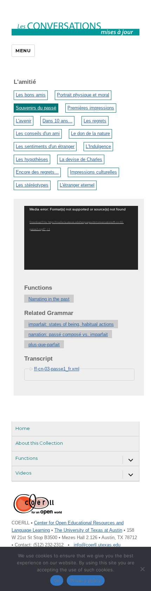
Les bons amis (31, 95)
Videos (23, 473)
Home (22, 428)
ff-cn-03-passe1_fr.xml (56, 368)
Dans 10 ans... (57, 120)
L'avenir (23, 120)
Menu (23, 50)
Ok (57, 580)
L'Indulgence (98, 146)
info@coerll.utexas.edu (97, 545)
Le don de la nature (90, 133)
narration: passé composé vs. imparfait (68, 334)
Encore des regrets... (37, 172)
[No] (142, 568)
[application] (81, 238)
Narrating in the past (49, 299)
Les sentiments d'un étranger (45, 146)
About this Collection (39, 443)
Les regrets (95, 120)
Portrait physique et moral (83, 95)
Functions (26, 458)
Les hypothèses (32, 159)
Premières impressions (90, 107)
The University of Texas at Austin (88, 530)
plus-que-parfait (44, 344)
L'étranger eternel (77, 185)
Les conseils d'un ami (38, 133)
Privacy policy (85, 580)
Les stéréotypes (32, 185)
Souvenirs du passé (36, 107)
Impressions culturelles (93, 172)
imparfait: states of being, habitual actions (71, 324)
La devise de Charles (80, 159)
